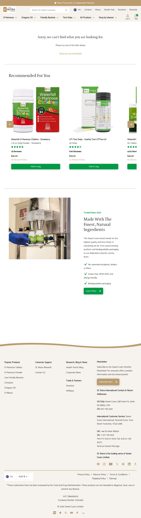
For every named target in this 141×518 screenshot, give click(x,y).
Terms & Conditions (119, 474)
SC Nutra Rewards (43, 367)
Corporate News (73, 372)
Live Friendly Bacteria (13, 377)
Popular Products (12, 362)
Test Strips (67, 17)
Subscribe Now (105, 382)
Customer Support (43, 362)
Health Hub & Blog (74, 367)
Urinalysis (8, 383)
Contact (88, 10)
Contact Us (40, 372)
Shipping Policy (99, 478)
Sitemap (112, 478)
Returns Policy (99, 474)
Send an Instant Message (108, 446)
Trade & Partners (74, 381)
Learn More (91, 291)
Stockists (122, 10)
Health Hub (109, 10)
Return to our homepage (70, 53)
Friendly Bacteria (47, 17)
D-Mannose (8, 17)
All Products (85, 17)
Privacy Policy (83, 474)
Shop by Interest (106, 17)
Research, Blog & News (76, 362)
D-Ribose (8, 393)
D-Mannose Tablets (13, 367)
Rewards (133, 10)
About (98, 10)
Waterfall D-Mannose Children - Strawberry (30, 139)
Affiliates (70, 391)
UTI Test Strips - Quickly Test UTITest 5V (88, 139)
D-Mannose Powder (13, 372)
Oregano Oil (27, 17)
